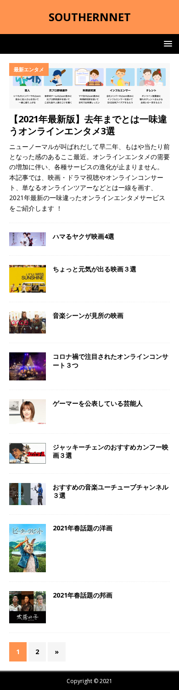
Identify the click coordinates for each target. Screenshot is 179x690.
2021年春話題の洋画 (82, 527)
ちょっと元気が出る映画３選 (94, 268)
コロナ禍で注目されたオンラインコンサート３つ (110, 360)
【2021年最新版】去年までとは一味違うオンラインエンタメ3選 (88, 125)
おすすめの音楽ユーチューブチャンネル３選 (110, 491)
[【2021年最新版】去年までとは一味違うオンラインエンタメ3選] (89, 86)
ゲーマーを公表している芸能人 (98, 403)
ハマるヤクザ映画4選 (83, 236)
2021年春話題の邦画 (82, 595)
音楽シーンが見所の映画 (88, 315)
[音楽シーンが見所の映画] (27, 322)
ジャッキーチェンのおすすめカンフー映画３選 (110, 451)
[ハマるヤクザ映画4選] (27, 239)
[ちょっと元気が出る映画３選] (27, 279)
